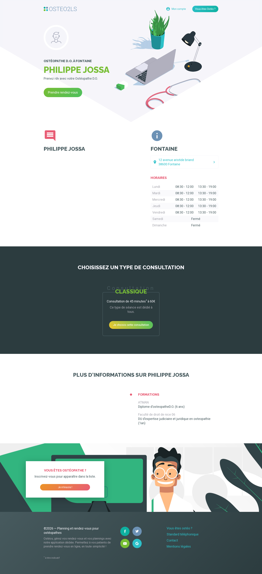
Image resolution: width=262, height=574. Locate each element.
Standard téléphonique (183, 534)
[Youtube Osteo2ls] (125, 543)
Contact (172, 540)
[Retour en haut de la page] (60, 9)
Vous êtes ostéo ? (179, 528)
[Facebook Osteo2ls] (125, 531)
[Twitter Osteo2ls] (137, 531)
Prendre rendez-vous (63, 92)
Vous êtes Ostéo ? (205, 8)
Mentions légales (179, 546)
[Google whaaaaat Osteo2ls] (137, 543)
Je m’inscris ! (65, 487)
